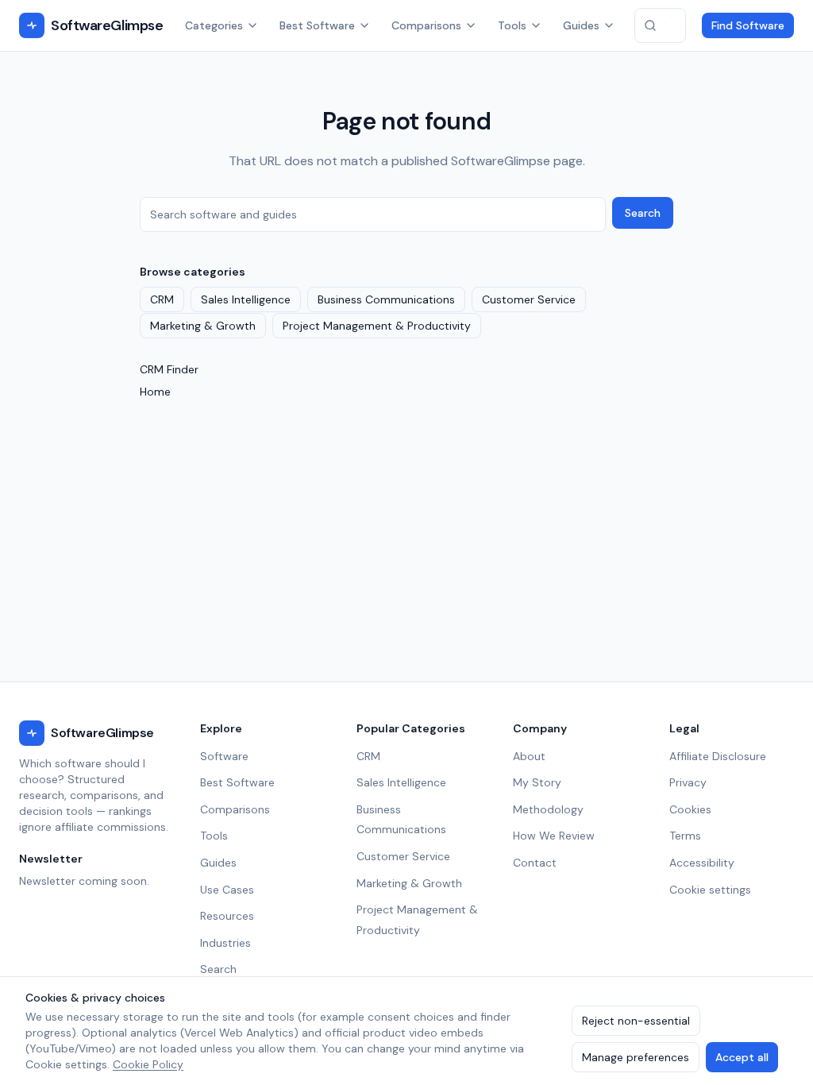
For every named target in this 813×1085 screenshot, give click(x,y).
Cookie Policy (148, 1064)
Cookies (690, 809)
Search (643, 213)
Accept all (742, 1057)
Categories (214, 25)
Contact (535, 862)
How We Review (554, 835)
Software (224, 756)
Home (155, 391)
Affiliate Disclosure (717, 756)
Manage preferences (635, 1057)
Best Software (317, 25)
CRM (162, 299)
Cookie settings (710, 889)
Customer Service (529, 299)
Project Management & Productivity (377, 326)
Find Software (747, 25)
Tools (512, 25)
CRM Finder (169, 369)
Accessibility (701, 862)
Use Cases (227, 889)
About (529, 756)
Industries (225, 943)
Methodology (548, 809)
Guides (581, 25)
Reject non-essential (636, 1021)
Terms (685, 835)
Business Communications (386, 299)
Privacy (688, 782)
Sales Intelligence (246, 299)
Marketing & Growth (203, 326)
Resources (227, 916)
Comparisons (426, 25)
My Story (537, 782)
